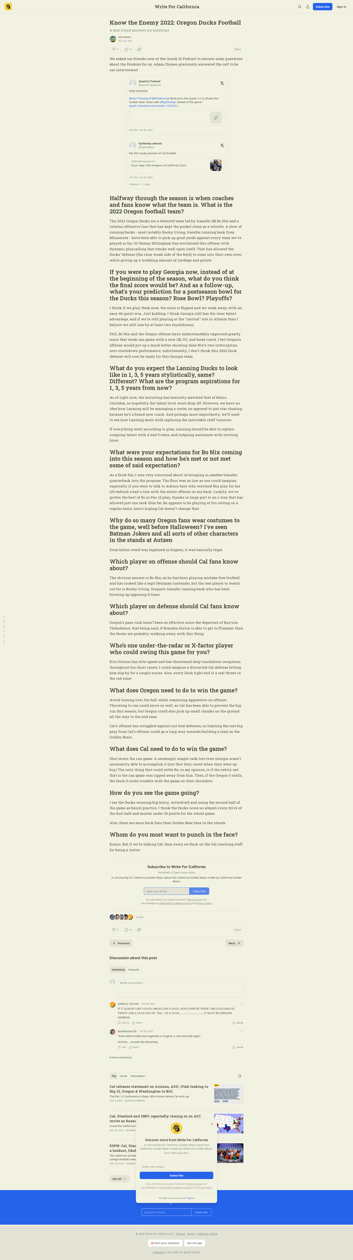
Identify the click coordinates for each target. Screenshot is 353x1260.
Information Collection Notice (175, 1187)
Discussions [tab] (138, 1076)
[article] (176, 1096)
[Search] (299, 6)
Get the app (194, 1243)
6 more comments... (121, 1057)
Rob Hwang (124, 37)
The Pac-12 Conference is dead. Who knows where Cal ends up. (150, 1096)
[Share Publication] (307, 6)
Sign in (341, 6)
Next (232, 943)
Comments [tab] (118, 969)
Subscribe (322, 6)
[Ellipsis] (242, 1003)
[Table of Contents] (4, 630)
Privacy (180, 1234)
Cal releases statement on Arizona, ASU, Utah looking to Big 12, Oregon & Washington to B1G (159, 1088)
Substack (158, 1252)
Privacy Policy (204, 1187)
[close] (212, 1124)
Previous (124, 943)
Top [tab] (114, 1076)
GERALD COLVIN (128, 1004)
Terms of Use (194, 1183)
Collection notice (207, 1234)
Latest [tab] (123, 1076)
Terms (191, 1234)
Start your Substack (166, 1243)
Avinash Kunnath (135, 1100)
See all (117, 1179)
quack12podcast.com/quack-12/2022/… (154, 105)
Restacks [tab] (134, 969)
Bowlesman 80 (127, 1031)
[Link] (104, 205)
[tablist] (125, 969)
